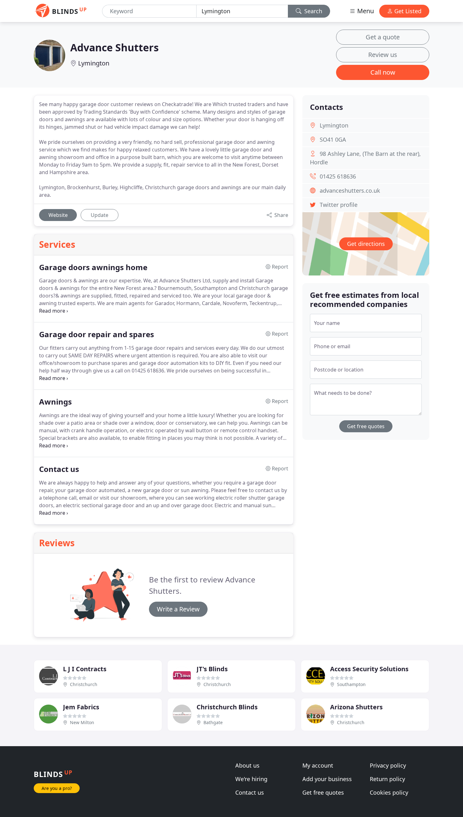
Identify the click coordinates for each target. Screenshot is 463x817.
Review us (382, 54)
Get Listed (407, 11)
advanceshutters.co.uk (350, 190)
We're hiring (251, 779)
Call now (382, 72)
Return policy (387, 779)
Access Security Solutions (369, 669)
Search (312, 11)
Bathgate (213, 722)
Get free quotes (366, 426)
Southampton (351, 684)
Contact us (249, 792)
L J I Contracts (84, 669)
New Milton (82, 722)
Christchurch (83, 684)
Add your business (327, 779)
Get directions (366, 243)
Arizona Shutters (356, 707)
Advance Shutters (114, 47)
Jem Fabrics (81, 707)
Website (58, 215)
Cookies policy (389, 792)
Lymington (93, 63)
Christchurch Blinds (227, 707)
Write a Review (178, 609)
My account (317, 765)
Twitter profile (338, 204)
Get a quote (383, 37)
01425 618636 (338, 176)
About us (247, 765)
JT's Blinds (212, 669)
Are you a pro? (57, 788)
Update (99, 215)
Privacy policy (388, 765)
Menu (365, 11)
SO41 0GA (333, 139)
